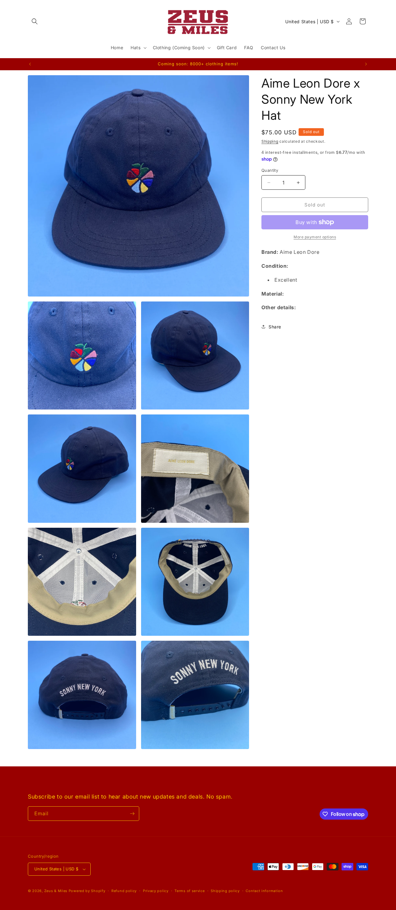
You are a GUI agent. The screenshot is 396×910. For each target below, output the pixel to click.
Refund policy (124, 890)
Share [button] (275, 326)
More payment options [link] (315, 237)
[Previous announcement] (30, 64)
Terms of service (189, 890)
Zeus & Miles (55, 891)
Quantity (269, 170)
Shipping (269, 141)
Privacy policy (156, 890)
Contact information (264, 890)
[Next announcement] (366, 64)
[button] (34, 21)
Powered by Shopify (87, 891)
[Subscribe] (132, 813)
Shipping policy (225, 890)
